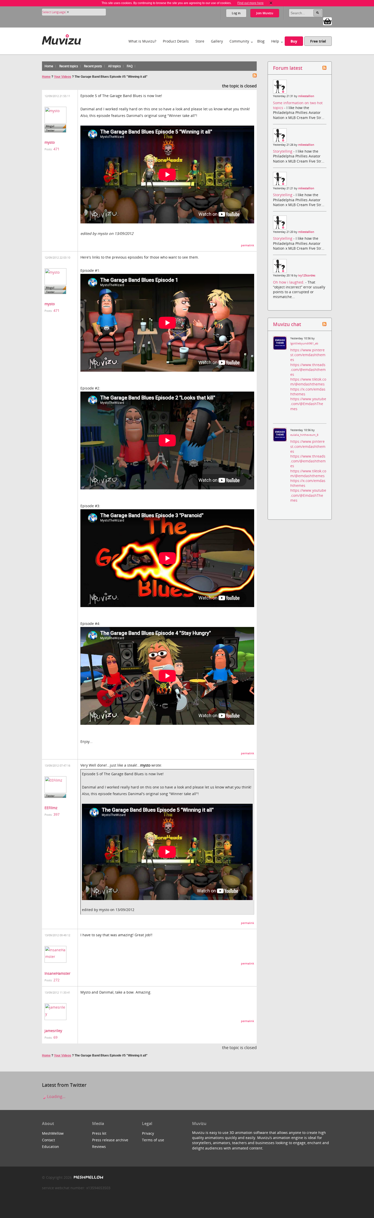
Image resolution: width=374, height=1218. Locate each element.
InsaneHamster (57, 973)
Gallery (217, 41)
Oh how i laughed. (289, 282)
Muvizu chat (287, 324)
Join (264, 13)
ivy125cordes (306, 275)
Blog (261, 41)
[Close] (270, 3)
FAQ (130, 66)
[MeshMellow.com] (88, 1177)
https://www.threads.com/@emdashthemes (308, 369)
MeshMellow (53, 1133)
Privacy (148, 1133)
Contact (48, 1139)
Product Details (176, 41)
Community (239, 41)
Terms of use (153, 1139)
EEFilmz (51, 807)
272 (56, 980)
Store (199, 41)
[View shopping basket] (327, 21)
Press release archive (110, 1139)
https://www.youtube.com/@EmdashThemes (308, 403)
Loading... (55, 1096)
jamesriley (53, 1030)
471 (56, 148)
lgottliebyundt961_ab (304, 343)
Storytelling (283, 151)
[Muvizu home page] (61, 38)
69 (55, 1037)
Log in (236, 13)
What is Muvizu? (142, 41)
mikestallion (306, 96)
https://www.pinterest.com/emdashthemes (307, 354)
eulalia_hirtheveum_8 (304, 435)
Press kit (99, 1133)
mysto (50, 142)
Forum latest (287, 68)
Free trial (318, 41)
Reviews (99, 1146)
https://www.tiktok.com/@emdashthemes (308, 381)
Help (275, 41)
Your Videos (62, 76)
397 (56, 814)
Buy (294, 41)
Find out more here (250, 3)
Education (50, 1146)
